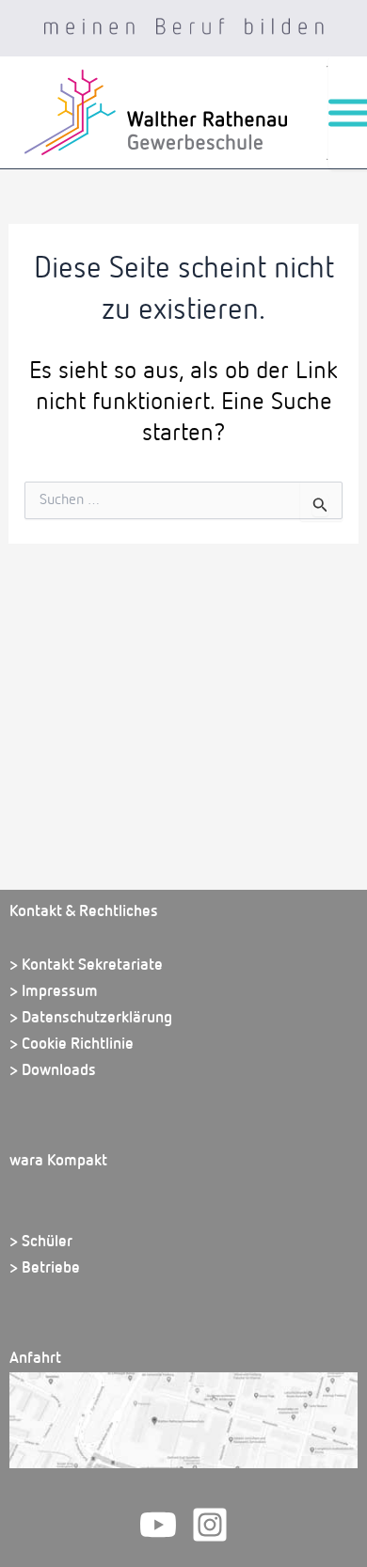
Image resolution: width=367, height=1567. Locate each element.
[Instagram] (210, 1524)
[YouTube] (158, 1524)
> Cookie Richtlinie (71, 1045)
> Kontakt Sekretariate (86, 965)
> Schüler (40, 1242)
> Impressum (53, 992)
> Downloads (52, 1071)
